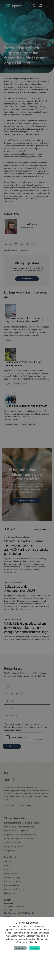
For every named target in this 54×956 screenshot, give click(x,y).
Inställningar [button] (20, 948)
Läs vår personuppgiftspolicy (32, 940)
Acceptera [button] (34, 948)
